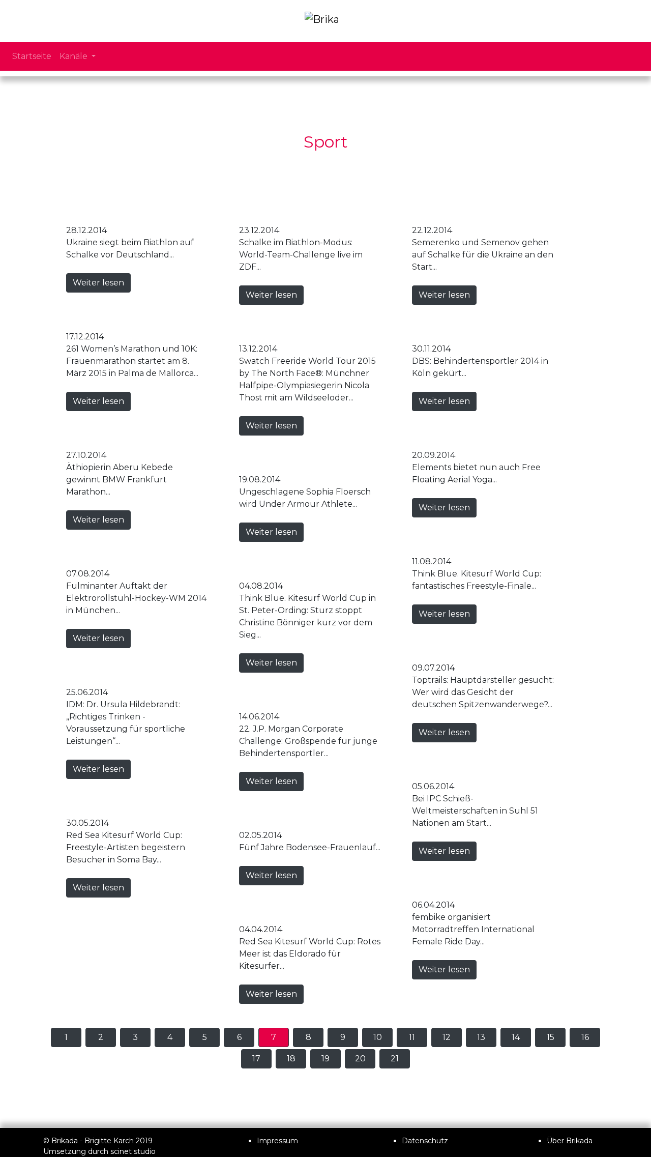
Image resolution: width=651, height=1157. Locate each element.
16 (585, 1037)
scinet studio (133, 1151)
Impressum (277, 1140)
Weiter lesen (98, 282)
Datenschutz (425, 1140)
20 (360, 1058)
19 (325, 1058)
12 (446, 1037)
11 (412, 1037)
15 (550, 1037)
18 (291, 1058)
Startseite (31, 56)
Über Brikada (570, 1140)
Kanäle (75, 56)
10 (377, 1037)
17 (256, 1058)
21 (395, 1058)
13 (481, 1037)
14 (516, 1037)
